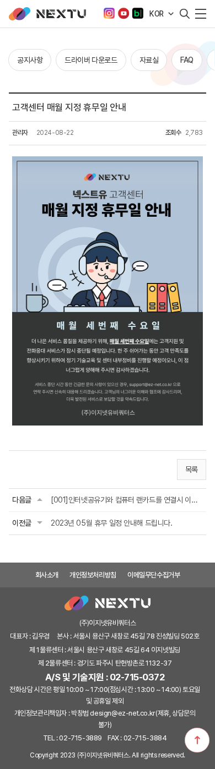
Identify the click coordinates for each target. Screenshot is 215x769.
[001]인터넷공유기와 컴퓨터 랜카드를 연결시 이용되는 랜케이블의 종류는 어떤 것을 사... (127, 499)
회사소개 (46, 575)
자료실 (149, 60)
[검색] (185, 14)
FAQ (187, 60)
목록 (191, 469)
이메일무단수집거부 (153, 575)
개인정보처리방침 (92, 575)
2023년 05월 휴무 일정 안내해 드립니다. (112, 523)
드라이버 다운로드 (90, 60)
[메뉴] (200, 13)
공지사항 (29, 60)
